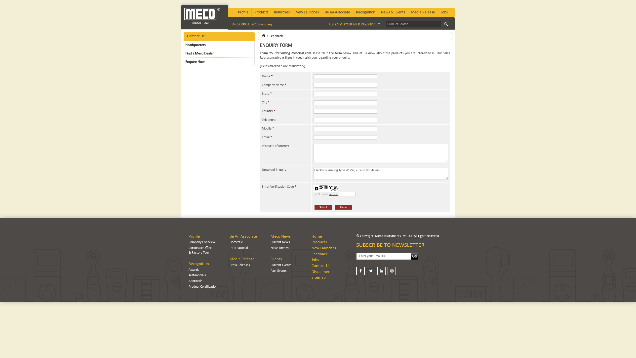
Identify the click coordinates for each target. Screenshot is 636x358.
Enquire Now (195, 62)
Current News (280, 242)
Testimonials (197, 275)
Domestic (236, 242)
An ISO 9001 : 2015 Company (252, 24)
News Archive (280, 248)
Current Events (281, 265)
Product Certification (203, 286)
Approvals (195, 281)
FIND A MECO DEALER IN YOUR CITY (354, 24)
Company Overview (202, 242)
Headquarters (195, 45)
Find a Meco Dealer (199, 53)
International (239, 248)
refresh (333, 194)
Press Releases (240, 265)
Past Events (278, 270)
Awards (194, 269)
